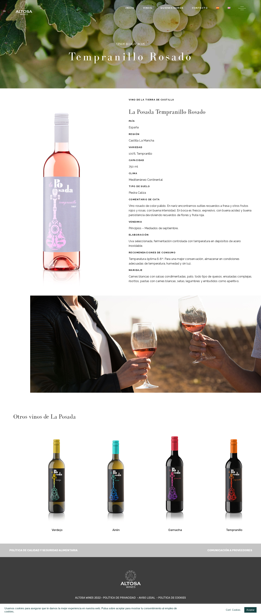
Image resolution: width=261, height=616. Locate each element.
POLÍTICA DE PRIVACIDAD (119, 597)
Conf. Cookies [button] (233, 610)
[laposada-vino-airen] (116, 476)
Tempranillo (234, 530)
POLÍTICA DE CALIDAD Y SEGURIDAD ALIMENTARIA (43, 550)
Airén (116, 530)
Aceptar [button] (250, 610)
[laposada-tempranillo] (234, 476)
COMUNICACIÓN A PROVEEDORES (229, 550)
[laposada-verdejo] (57, 476)
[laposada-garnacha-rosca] (175, 476)
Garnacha (175, 530)
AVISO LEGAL (147, 597)
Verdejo (57, 530)
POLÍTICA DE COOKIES (172, 597)
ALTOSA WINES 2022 (88, 597)
